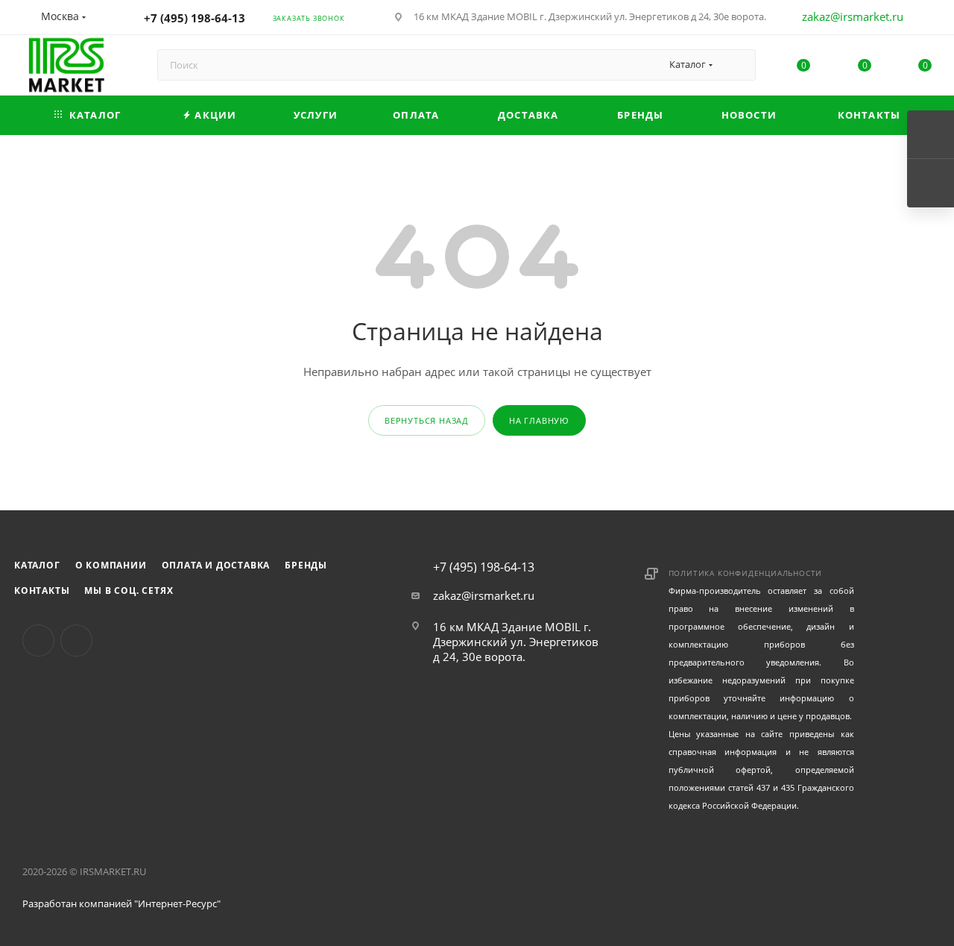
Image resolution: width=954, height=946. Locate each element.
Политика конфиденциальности (746, 573)
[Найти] (737, 65)
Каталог (37, 565)
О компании (111, 565)
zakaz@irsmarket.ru (852, 16)
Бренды (306, 565)
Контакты (41, 590)
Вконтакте (38, 640)
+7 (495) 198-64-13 (194, 17)
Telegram (76, 640)
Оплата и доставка (216, 565)
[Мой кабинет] (925, 19)
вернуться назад (427, 420)
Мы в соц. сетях (128, 590)
